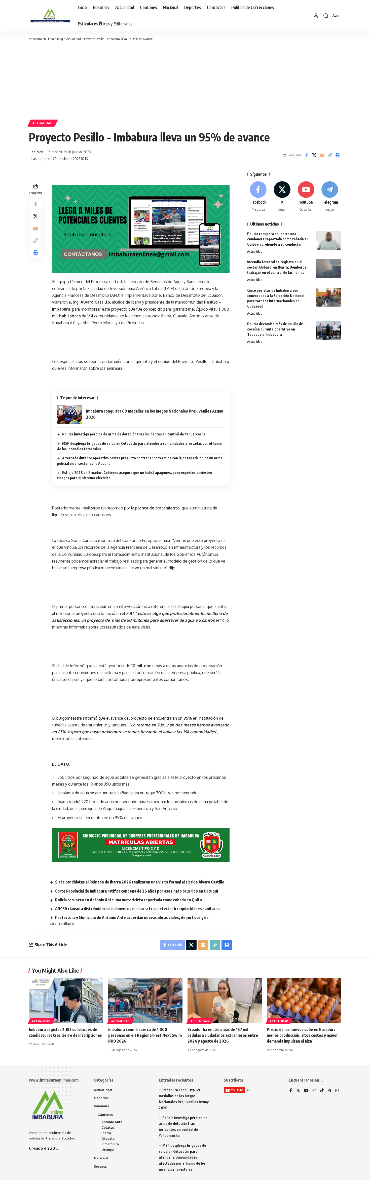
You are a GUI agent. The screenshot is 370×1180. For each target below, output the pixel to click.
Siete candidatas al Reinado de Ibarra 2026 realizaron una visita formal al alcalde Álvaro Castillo (139, 881)
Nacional (101, 1158)
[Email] (321, 155)
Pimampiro (110, 1144)
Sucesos (100, 1166)
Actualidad (42, 123)
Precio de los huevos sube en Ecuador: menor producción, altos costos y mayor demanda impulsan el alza (302, 1035)
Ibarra (106, 1133)
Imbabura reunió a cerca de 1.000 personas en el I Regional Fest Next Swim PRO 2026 (145, 1035)
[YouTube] (306, 1090)
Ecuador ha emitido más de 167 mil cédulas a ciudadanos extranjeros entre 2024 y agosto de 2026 (223, 1035)
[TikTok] (321, 1090)
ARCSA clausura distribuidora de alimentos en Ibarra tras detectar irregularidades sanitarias (137, 908)
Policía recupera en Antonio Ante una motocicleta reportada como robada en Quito (128, 899)
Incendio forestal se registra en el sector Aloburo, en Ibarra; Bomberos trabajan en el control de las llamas (276, 267)
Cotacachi (109, 1127)
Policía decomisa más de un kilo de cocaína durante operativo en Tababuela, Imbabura (275, 329)
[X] (282, 196)
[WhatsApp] (337, 1090)
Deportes (101, 1098)
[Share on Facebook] (306, 155)
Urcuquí (107, 1150)
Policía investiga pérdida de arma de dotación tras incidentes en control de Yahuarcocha (134, 434)
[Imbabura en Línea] (49, 15)
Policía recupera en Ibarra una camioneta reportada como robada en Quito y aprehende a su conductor (278, 239)
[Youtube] (306, 196)
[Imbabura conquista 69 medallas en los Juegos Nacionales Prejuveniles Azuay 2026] (69, 414)
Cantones (105, 1115)
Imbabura (101, 1106)
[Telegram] (329, 196)
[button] (315, 15)
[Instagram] (314, 1090)
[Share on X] (314, 155)
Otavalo (108, 1138)
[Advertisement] (185, 79)
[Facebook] (258, 196)
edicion (37, 152)
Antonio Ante (111, 1122)
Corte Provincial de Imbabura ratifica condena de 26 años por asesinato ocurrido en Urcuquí (136, 891)
